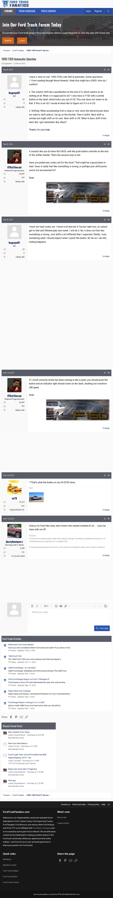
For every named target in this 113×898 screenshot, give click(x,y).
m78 (14, 498)
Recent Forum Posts (12, 726)
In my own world (18, 556)
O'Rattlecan (14, 167)
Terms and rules (79, 804)
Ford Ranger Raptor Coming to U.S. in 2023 (26, 702)
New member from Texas (18, 732)
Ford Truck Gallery (10, 871)
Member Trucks (9, 865)
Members (7, 859)
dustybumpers (14, 541)
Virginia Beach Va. (17, 510)
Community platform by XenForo (56, 894)
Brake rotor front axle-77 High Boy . (23, 769)
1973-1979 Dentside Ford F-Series (22, 763)
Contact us (65, 804)
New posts (62, 817)
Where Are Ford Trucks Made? (21, 644)
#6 (109, 519)
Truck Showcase (27, 11)
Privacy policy (93, 804)
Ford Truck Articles (11, 639)
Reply (107, 135)
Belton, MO (20, 182)
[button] (32, 606)
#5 (109, 475)
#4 (109, 373)
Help (103, 804)
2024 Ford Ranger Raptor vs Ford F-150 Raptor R (28, 679)
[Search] (108, 11)
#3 (109, 220)
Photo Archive (48, 11)
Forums (8, 11)
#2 (109, 144)
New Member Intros (16, 738)
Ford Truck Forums (11, 882)
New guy (12, 780)
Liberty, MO (20, 107)
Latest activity (63, 823)
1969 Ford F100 (14, 656)
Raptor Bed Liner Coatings (19, 691)
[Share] (105, 70)
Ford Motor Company (42, 828)
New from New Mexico (18, 743)
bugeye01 (8, 63)
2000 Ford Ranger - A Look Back (22, 668)
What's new (63, 812)
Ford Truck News (10, 876)
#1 (109, 70)
